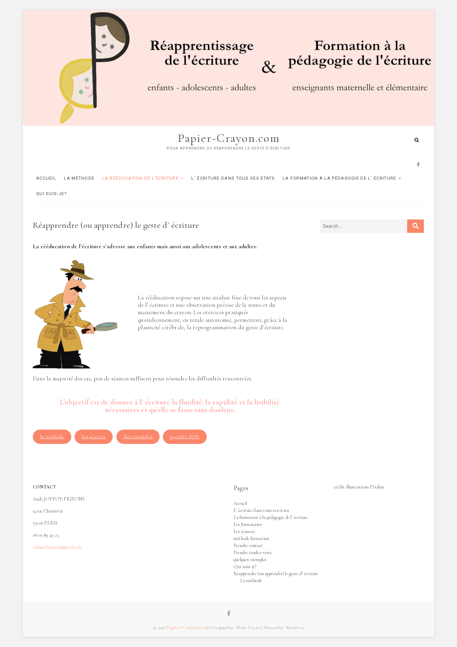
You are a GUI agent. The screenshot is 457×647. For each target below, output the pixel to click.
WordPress (295, 627)
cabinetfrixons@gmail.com (57, 547)
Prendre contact (248, 545)
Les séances (244, 531)
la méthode (52, 436)
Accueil (46, 178)
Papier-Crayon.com (229, 138)
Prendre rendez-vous (253, 552)
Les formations (248, 524)
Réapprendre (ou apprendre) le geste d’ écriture (276, 573)
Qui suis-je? (51, 193)
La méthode (79, 178)
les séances (94, 436)
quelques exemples (250, 559)
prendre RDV (185, 436)
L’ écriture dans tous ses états (233, 178)
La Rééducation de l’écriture (140, 178)
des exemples (138, 436)
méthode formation (251, 538)
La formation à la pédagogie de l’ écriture (339, 178)
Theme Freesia (248, 627)
